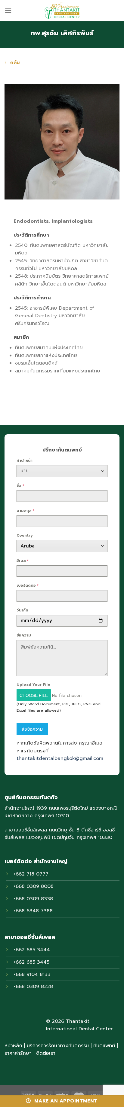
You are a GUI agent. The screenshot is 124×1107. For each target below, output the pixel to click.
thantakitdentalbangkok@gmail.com (60, 758)
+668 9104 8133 (32, 974)
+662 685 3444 (32, 949)
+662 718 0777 (31, 874)
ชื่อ (20, 485)
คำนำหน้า (25, 460)
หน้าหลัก (13, 1045)
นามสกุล (25, 510)
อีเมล (23, 560)
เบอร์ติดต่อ (28, 585)
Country (25, 535)
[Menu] (8, 10)
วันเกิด (22, 610)
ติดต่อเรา (45, 1053)
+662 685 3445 (31, 962)
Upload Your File (33, 684)
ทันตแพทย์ (104, 1045)
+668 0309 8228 (33, 986)
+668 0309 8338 (33, 898)
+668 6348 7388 (33, 910)
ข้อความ (24, 635)
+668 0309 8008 (34, 886)
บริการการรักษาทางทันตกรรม (58, 1045)
